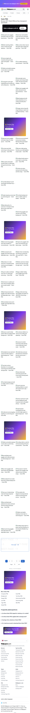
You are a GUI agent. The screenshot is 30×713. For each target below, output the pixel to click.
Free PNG (3, 678)
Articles (2, 661)
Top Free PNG (4, 657)
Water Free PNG (19, 655)
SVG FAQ (3, 690)
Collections (3, 651)
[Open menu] (27, 9)
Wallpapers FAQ (4, 684)
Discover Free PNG (5, 653)
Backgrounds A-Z (19, 673)
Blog (17, 684)
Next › (23, 561)
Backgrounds (4, 673)
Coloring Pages (4, 680)
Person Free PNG (19, 659)
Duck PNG (18, 593)
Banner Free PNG (19, 666)
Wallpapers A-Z (19, 671)
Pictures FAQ (4, 688)
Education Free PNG (20, 653)
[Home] (1, 16)
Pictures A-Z (18, 674)
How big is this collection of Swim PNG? (11, 620)
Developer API (19, 688)
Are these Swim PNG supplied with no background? (14, 616)
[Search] (23, 9)
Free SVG (3, 676)
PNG (4, 16)
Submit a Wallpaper (20, 686)
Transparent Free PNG (20, 650)
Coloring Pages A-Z (20, 680)
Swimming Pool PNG (20, 598)
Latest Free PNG (4, 655)
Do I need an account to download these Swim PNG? (14, 623)
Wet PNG (18, 602)
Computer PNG (4, 593)
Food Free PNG (19, 664)
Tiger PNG (3, 602)
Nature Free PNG (19, 662)
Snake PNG (3, 605)
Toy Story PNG (19, 596)
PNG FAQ (3, 692)
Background (4, 596)
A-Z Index (3, 650)
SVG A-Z (17, 676)
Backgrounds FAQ (5, 686)
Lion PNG (3, 600)
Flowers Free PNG (19, 661)
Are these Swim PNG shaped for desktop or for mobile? (15, 613)
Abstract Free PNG (20, 651)
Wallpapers (3, 671)
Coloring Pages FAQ (5, 694)
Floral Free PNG (19, 657)
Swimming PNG (19, 600)
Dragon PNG (4, 598)
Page (11, 564)
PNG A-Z (17, 678)
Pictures (3, 674)
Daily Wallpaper (4, 659)
